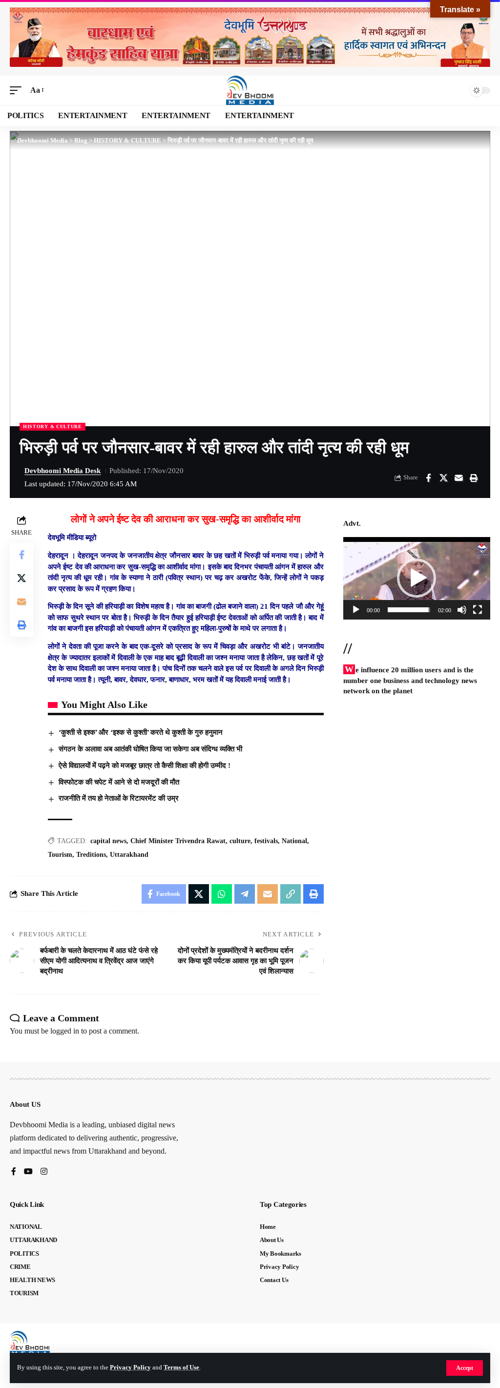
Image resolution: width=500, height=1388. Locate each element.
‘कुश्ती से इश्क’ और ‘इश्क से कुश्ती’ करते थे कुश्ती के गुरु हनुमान (141, 732)
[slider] (409, 609)
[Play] (356, 610)
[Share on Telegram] (244, 894)
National (294, 841)
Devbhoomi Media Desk (62, 471)
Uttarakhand (129, 854)
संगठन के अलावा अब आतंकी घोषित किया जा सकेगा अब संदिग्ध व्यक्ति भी (150, 749)
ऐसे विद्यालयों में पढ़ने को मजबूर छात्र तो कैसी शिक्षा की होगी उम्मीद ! (144, 765)
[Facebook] (14, 1172)
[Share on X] (443, 478)
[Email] (458, 478)
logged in (64, 1031)
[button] (464, 1368)
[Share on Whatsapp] (221, 894)
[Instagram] (44, 1172)
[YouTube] (28, 1172)
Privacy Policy (130, 1367)
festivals (266, 841)
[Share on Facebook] (428, 478)
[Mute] (462, 610)
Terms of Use (181, 1367)
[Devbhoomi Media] (250, 90)
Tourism (60, 854)
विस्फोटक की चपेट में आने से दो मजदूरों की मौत (119, 782)
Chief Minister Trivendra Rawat (178, 841)
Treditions (91, 854)
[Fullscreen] (477, 610)
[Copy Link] (290, 894)
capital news (108, 841)
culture (239, 841)
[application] (416, 578)
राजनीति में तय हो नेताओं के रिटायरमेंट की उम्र (119, 798)
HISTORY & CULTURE (52, 426)
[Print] (473, 478)
